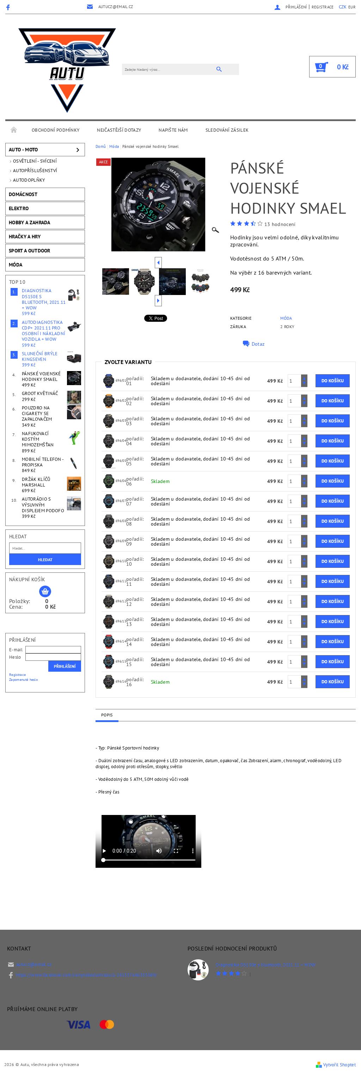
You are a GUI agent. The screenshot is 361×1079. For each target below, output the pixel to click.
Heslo (15, 657)
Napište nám (173, 130)
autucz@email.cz (34, 964)
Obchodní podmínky (55, 130)
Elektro (19, 208)
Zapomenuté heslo (23, 679)
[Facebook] (9, 7)
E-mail (16, 650)
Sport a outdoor (29, 250)
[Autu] (67, 70)
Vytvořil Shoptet (339, 1065)
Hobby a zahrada (29, 222)
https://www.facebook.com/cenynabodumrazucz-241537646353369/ (86, 975)
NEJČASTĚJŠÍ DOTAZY (119, 130)
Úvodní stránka (14, 130)
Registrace (323, 7)
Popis (107, 714)
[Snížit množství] (304, 384)
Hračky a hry (25, 236)
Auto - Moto (23, 149)
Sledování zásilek (227, 130)
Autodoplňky (29, 180)
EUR (352, 7)
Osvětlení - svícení (35, 161)
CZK (343, 7)
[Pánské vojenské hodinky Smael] (109, 380)
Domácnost (23, 194)
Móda (15, 265)
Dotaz (258, 344)
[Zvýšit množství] (304, 377)
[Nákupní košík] (45, 591)
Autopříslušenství (35, 171)
